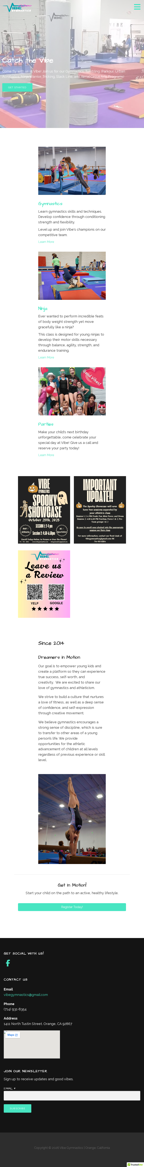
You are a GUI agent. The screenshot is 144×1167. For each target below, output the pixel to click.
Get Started (17, 87)
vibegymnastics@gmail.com (26, 995)
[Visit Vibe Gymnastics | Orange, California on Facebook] (8, 964)
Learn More (46, 242)
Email (9, 1088)
